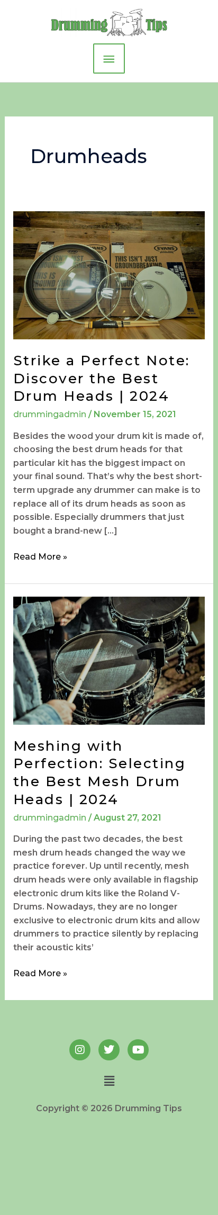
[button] (109, 1081)
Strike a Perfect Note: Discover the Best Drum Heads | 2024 (101, 378)
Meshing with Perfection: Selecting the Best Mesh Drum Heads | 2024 (99, 772)
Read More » (40, 556)
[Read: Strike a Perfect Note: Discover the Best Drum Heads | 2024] (109, 274)
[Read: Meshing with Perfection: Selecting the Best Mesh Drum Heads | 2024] (109, 660)
